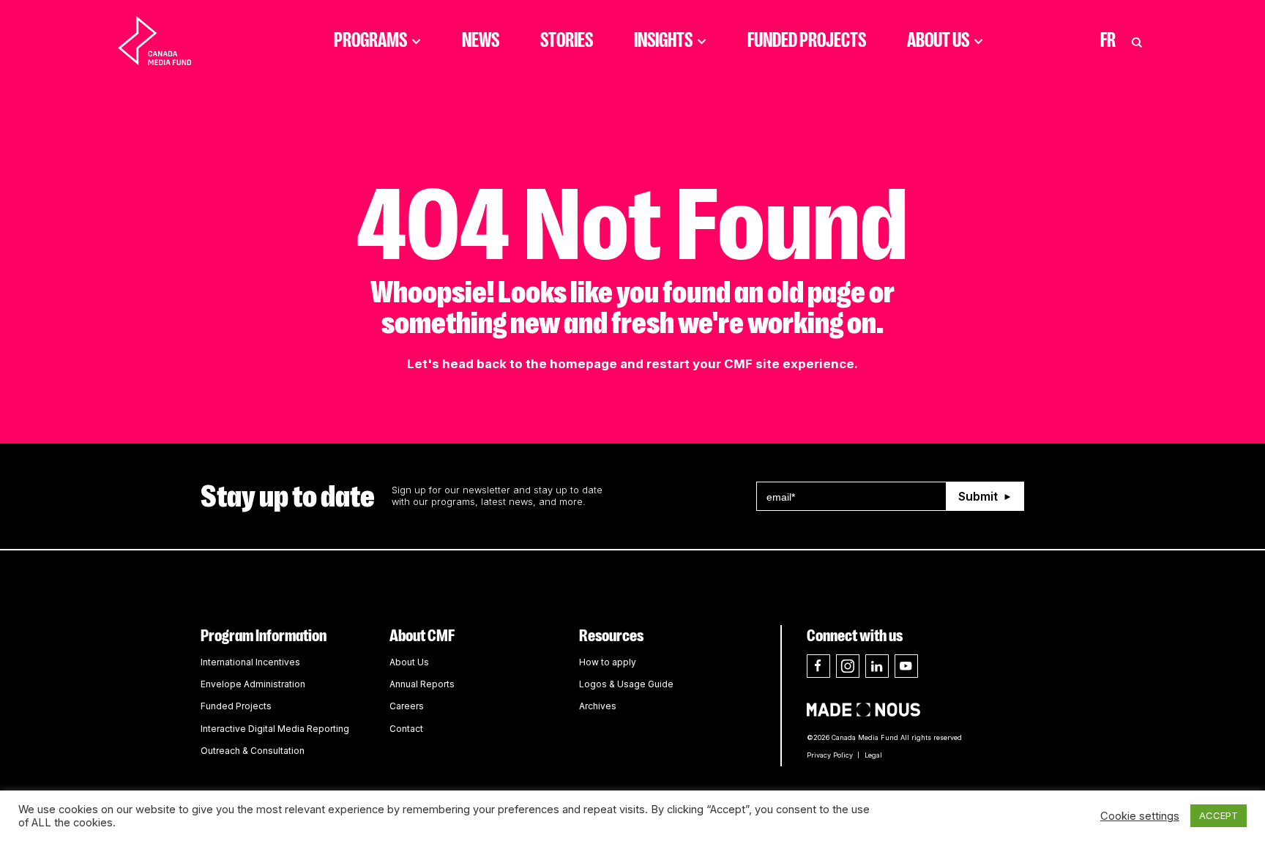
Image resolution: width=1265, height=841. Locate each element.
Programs (370, 40)
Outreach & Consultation (253, 750)
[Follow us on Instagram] (847, 666)
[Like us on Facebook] (818, 666)
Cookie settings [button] (1139, 816)
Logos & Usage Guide (626, 684)
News (480, 40)
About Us (938, 40)
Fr (1108, 40)
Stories (566, 40)
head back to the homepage (529, 363)
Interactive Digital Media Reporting (275, 728)
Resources (611, 636)
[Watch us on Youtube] (906, 666)
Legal (873, 755)
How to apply (607, 662)
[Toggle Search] (1137, 40)
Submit (978, 496)
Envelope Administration (253, 684)
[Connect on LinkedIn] (877, 666)
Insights (663, 40)
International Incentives (250, 662)
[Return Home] (167, 40)
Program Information (263, 636)
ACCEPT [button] (1218, 815)
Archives (597, 705)
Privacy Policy (830, 755)
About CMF (422, 636)
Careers (406, 705)
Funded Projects (806, 40)
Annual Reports (422, 684)
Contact (406, 728)
